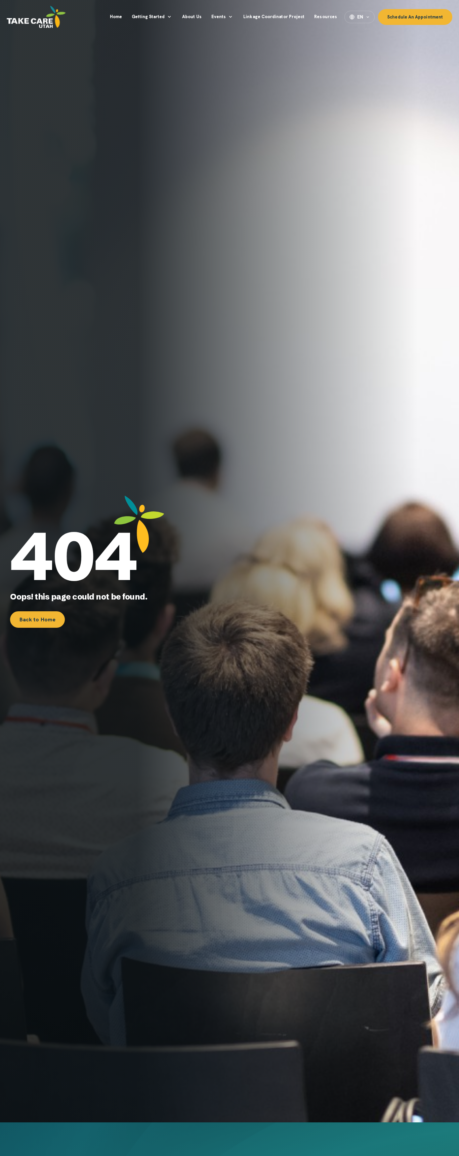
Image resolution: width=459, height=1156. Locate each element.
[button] (152, 16)
